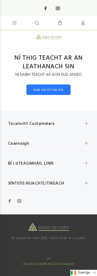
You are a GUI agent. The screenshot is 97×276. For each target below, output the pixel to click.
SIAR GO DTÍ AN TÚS (48, 90)
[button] (83, 273)
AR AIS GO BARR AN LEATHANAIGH (48, 264)
